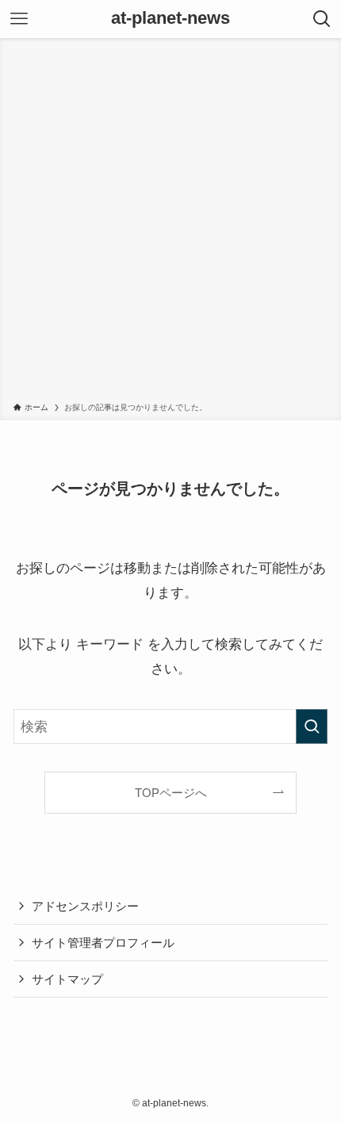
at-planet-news (170, 19)
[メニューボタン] (19, 19)
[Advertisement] (170, 222)
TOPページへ (171, 792)
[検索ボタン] (322, 19)
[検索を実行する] (312, 726)
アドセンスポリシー (85, 906)
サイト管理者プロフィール (103, 942)
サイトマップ (67, 979)
